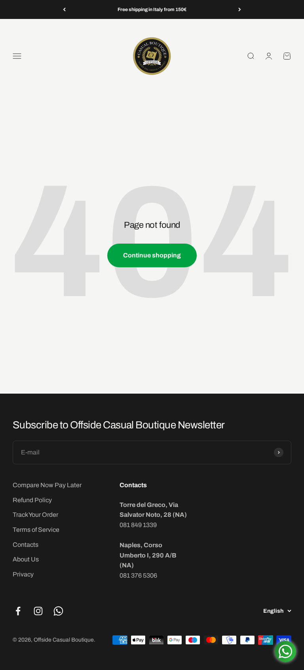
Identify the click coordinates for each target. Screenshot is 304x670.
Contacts (25, 544)
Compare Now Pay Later (47, 485)
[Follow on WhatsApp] (58, 611)
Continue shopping (152, 255)
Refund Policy (32, 500)
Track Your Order (35, 514)
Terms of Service (36, 529)
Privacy (23, 574)
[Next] (239, 9)
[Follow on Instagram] (38, 611)
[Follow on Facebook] (18, 611)
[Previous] (64, 9)
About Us (26, 559)
